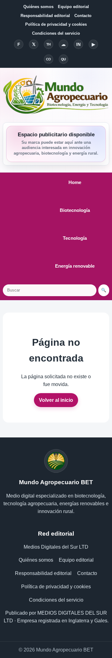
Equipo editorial (73, 6)
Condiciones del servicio (56, 33)
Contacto (82, 15)
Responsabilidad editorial (45, 15)
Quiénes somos (38, 6)
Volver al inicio (56, 400)
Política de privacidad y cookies (56, 24)
